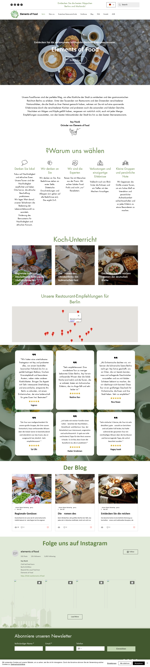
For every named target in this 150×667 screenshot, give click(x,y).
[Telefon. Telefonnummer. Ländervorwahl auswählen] (80, 648)
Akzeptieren (139, 663)
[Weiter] (145, 52)
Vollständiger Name (24, 644)
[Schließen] (147, 663)
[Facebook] (15, 5)
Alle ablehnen (125, 663)
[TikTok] (21, 5)
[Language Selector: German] (111, 4)
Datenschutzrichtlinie (18, 664)
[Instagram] (12, 5)
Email (48, 644)
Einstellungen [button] (112, 663)
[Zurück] (4, 52)
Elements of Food (29, 14)
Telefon (79, 644)
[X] (18, 5)
